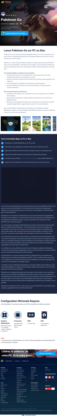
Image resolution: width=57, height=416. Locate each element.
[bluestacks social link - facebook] (53, 377)
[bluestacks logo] (6, 2)
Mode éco (19, 382)
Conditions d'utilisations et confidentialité (9, 410)
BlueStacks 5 (4, 371)
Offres (2, 375)
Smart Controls (20, 385)
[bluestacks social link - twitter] (46, 380)
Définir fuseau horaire (21, 401)
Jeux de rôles (4, 395)
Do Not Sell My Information (46, 410)
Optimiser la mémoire (21, 391)
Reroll (18, 387)
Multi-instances (20, 375)
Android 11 (3, 378)
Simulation (3, 397)
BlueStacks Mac (4, 369)
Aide (46, 367)
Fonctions (19, 367)
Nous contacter (34, 375)
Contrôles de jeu (20, 369)
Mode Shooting (20, 371)
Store (2, 373)
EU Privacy (38, 410)
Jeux (2, 383)
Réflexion (3, 392)
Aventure (4, 24)
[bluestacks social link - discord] (46, 377)
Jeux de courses (4, 393)
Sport (2, 399)
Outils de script (20, 392)
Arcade (2, 390)
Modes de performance (22, 389)
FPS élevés (19, 394)
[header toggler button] (55, 2)
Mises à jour (47, 369)
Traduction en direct (21, 384)
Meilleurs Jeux (4, 385)
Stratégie (3, 400)
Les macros (19, 380)
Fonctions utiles (20, 400)
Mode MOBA (19, 373)
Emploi (32, 377)
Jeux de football (4, 402)
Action (2, 386)
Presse (32, 378)
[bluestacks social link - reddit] (49, 377)
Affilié (32, 373)
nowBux (2, 377)
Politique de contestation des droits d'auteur (27, 410)
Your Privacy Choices (30, 415)
